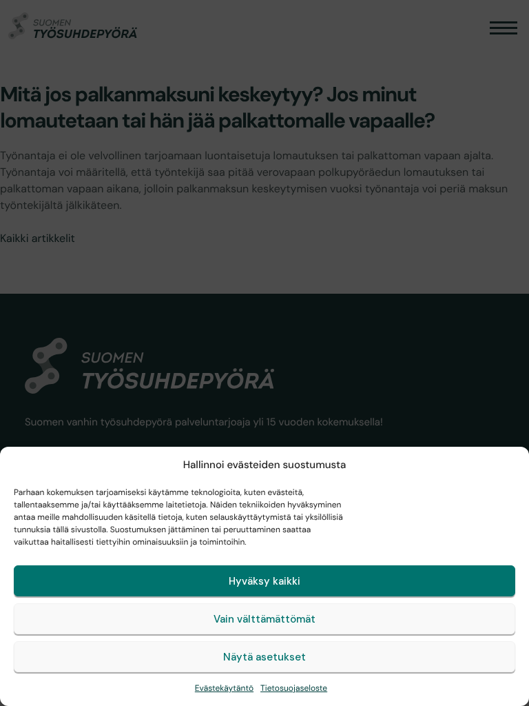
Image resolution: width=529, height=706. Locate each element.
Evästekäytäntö (224, 688)
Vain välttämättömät (264, 619)
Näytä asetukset (264, 657)
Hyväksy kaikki (264, 581)
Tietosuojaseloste (293, 688)
